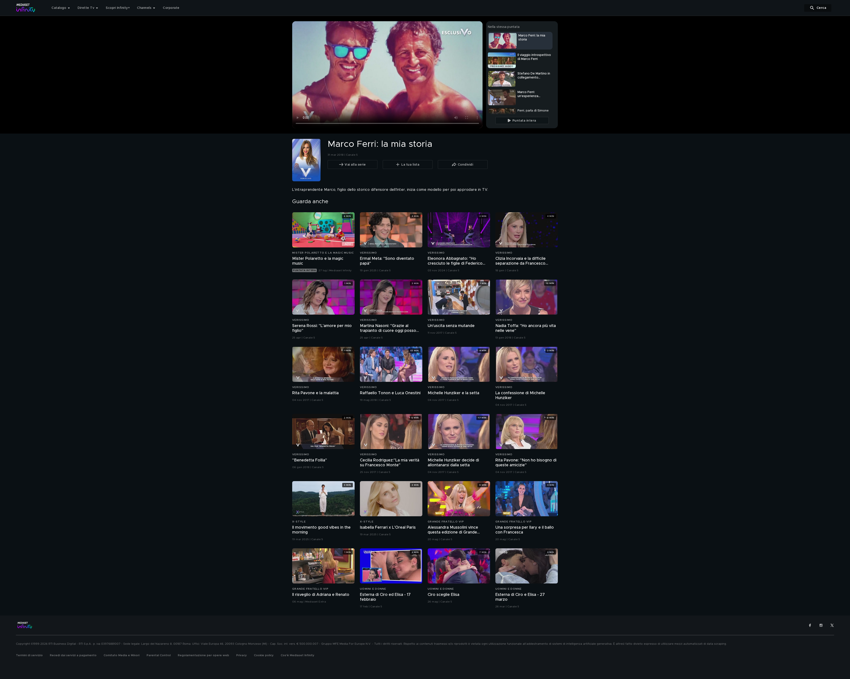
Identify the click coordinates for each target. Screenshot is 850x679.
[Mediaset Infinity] (26, 7)
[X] (832, 625)
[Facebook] (810, 625)
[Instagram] (821, 625)
